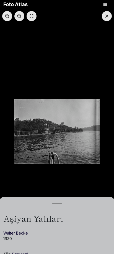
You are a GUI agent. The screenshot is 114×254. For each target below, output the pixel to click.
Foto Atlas (15, 4)
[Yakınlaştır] (7, 16)
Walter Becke (15, 233)
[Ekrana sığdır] (32, 16)
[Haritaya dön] (107, 16)
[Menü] (105, 4)
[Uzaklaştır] (19, 16)
